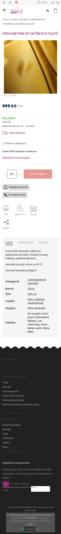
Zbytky (6, 442)
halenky (40, 299)
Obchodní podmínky (13, 400)
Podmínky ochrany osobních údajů (20, 404)
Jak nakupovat (10, 391)
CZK (43, 3)
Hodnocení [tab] (25, 242)
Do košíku (38, 174)
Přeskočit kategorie (12, 412)
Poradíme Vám (17, 194)
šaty (30, 299)
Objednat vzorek (18, 187)
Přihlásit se (6, 484)
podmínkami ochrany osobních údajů (19, 487)
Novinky (6, 429)
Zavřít (45, 220)
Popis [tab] (9, 242)
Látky (5, 433)
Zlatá (31, 288)
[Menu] (4, 10)
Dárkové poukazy (11, 425)
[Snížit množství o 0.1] (4, 174)
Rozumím (29, 529)
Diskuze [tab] (44, 242)
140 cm (32, 294)
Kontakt (6, 387)
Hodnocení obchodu (13, 395)
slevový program (47, 11)
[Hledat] (4, 2)
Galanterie (8, 438)
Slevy (5, 447)
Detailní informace (16, 157)
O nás (5, 382)
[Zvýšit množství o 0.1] (18, 174)
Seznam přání (17, 2)
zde (30, 523)
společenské (35, 303)
